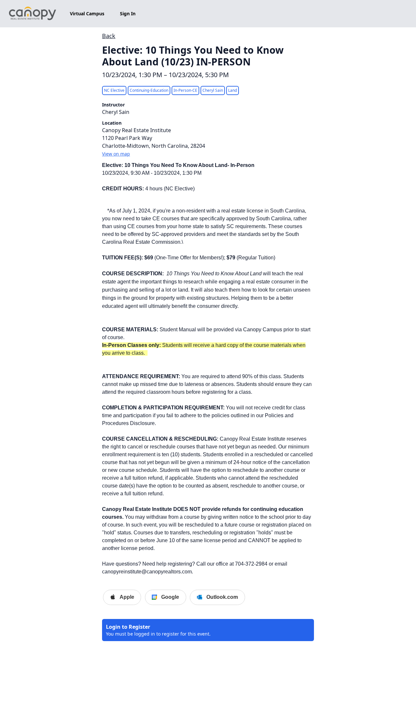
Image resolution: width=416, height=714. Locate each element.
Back (108, 36)
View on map (116, 154)
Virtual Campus (87, 13)
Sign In (128, 13)
